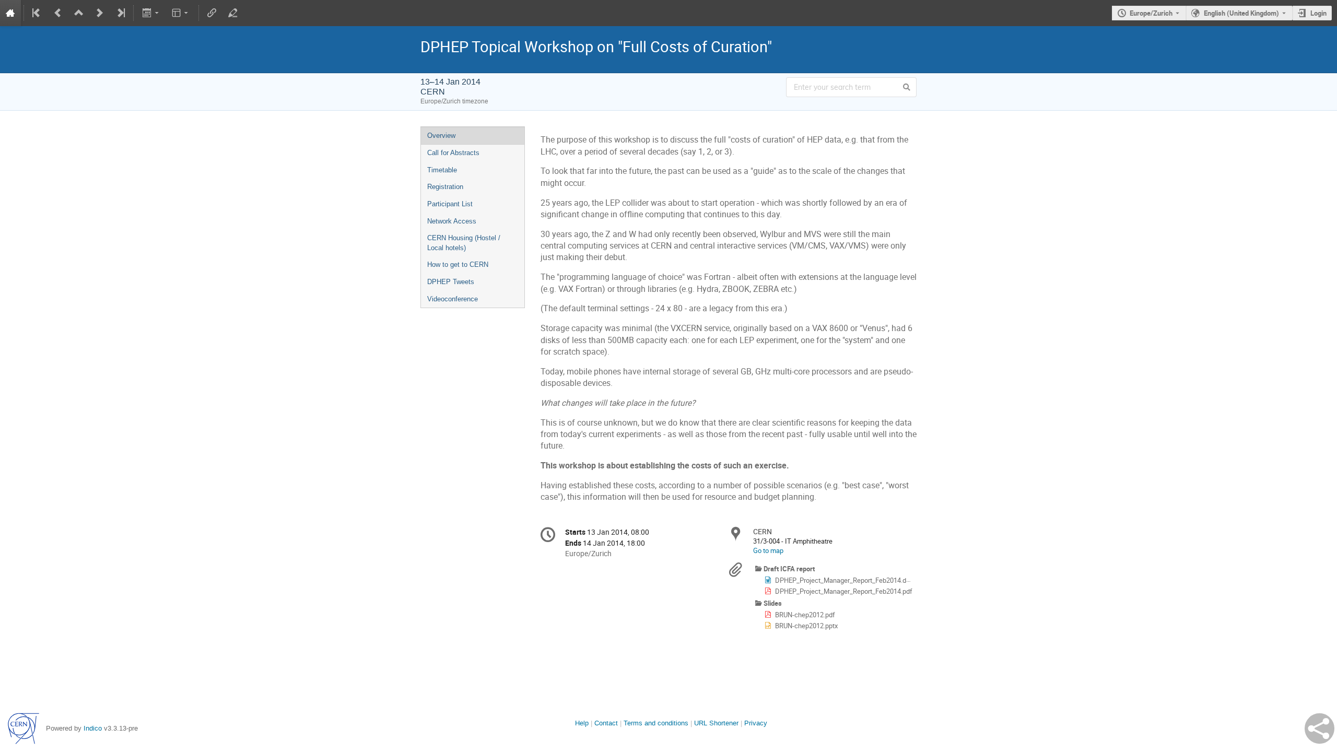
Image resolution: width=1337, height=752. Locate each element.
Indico (93, 728)
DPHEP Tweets (450, 282)
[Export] (151, 13)
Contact (606, 723)
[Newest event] (120, 13)
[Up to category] (78, 13)
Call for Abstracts (453, 153)
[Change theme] (181, 13)
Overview (441, 135)
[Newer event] (99, 13)
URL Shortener (716, 723)
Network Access (451, 221)
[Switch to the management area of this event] (232, 13)
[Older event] (58, 13)
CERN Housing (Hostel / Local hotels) (463, 243)
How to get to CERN (457, 264)
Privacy (755, 723)
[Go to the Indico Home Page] (10, 13)
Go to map (768, 550)
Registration (445, 187)
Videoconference (452, 299)
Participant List (450, 204)
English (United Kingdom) (1241, 13)
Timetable (442, 170)
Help (582, 723)
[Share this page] (1319, 728)
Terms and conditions (656, 723)
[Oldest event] (37, 13)
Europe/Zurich (1151, 13)
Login (1318, 13)
